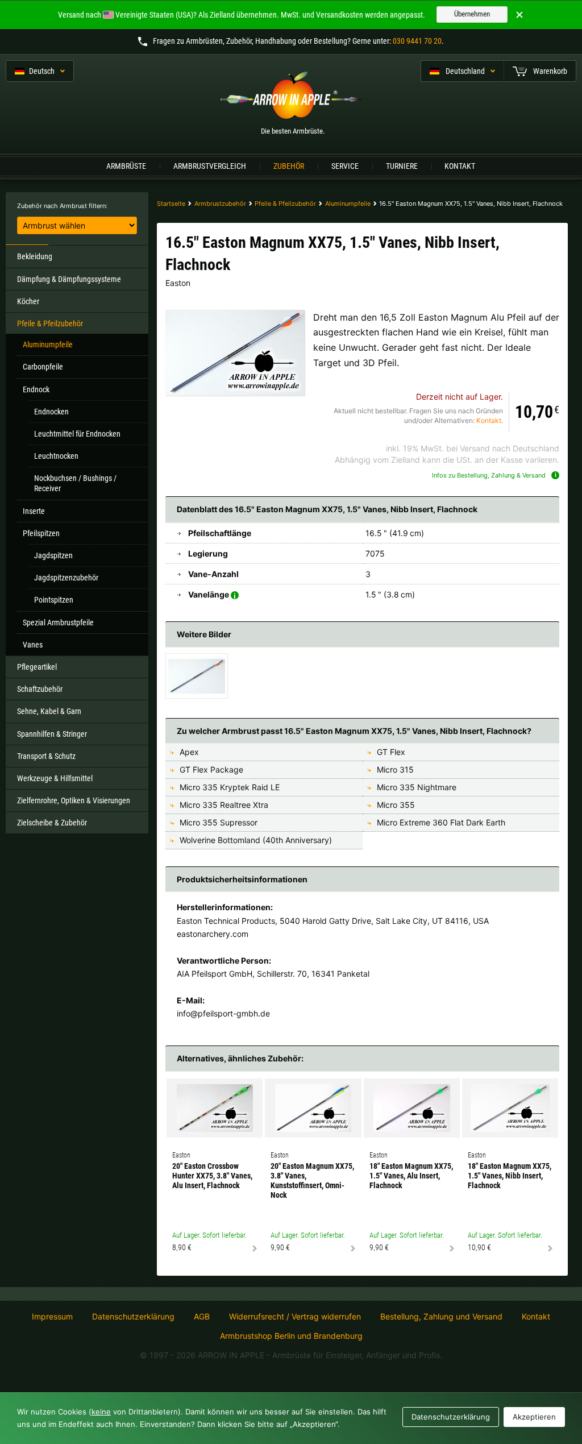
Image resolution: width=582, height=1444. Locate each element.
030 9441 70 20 (417, 40)
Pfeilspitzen (41, 533)
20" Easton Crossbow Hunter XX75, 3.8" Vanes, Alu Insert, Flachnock (212, 1175)
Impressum (52, 1317)
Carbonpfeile (43, 366)
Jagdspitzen (53, 555)
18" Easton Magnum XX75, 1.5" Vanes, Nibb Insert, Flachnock (509, 1175)
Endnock (36, 389)
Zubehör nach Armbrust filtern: (62, 206)
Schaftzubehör (40, 689)
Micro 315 (395, 769)
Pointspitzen (53, 599)
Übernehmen (472, 14)
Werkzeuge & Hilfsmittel (55, 778)
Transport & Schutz (46, 756)
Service (345, 166)
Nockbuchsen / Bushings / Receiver (75, 483)
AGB (202, 1317)
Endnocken (51, 411)
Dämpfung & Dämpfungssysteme (69, 279)
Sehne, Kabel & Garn (49, 711)
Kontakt (459, 166)
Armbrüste (126, 166)
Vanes (33, 644)
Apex (189, 752)
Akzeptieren (534, 1416)
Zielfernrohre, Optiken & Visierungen (73, 800)
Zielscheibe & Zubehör (52, 822)
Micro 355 (396, 805)
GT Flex (391, 752)
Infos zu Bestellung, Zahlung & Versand (489, 475)
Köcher (28, 301)
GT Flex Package (211, 769)
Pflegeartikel (37, 666)
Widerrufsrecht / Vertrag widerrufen (295, 1317)
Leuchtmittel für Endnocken (77, 433)
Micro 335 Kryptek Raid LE (230, 787)
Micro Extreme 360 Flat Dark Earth (441, 822)
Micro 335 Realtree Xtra (224, 805)
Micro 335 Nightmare (416, 787)
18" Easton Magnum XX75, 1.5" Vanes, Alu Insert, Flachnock (411, 1175)
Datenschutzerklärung (133, 1317)
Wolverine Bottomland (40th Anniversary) (256, 840)
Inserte (34, 511)
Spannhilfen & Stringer (52, 733)
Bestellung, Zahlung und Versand (441, 1317)
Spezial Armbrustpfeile (58, 622)
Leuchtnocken (56, 455)
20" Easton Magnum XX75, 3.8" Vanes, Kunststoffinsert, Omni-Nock (312, 1180)
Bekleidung (34, 256)
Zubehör (288, 166)
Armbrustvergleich (209, 166)
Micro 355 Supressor (218, 822)
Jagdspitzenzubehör (66, 577)
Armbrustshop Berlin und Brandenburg (291, 1336)
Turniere (402, 166)
